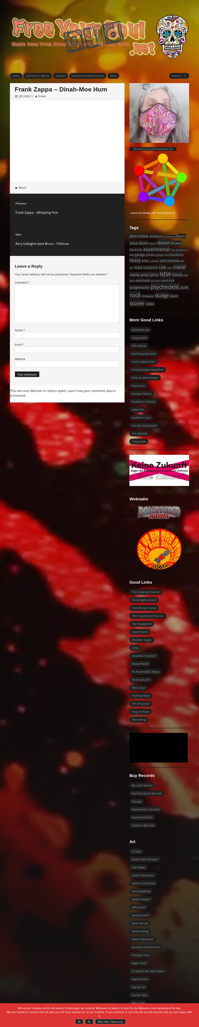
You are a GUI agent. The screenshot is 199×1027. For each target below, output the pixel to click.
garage (140, 255)
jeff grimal (138, 907)
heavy (135, 260)
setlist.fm (138, 409)
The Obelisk (139, 433)
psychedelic (165, 286)
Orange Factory (142, 393)
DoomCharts (140, 632)
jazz (131, 267)
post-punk (156, 280)
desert (152, 243)
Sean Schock (140, 979)
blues (143, 243)
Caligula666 (139, 338)
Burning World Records (147, 793)
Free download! (178, 249)
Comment (22, 282)
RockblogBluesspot (144, 600)
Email (19, 344)
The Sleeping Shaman (146, 592)
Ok (79, 1021)
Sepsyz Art (138, 987)
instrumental (169, 260)
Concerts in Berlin (37, 76)
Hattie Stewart (141, 899)
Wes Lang (138, 1003)
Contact (60, 76)
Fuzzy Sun (138, 385)
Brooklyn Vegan (142, 640)
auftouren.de (140, 330)
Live (162, 267)
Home (16, 76)
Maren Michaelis (143, 939)
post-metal (142, 280)
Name (20, 330)
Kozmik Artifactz (142, 817)
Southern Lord (141, 417)
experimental (156, 249)
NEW (165, 274)
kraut (138, 267)
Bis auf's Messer (142, 785)
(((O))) (135, 648)
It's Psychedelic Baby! (145, 672)
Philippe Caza (140, 955)
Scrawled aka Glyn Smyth (148, 971)
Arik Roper (138, 867)
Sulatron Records (143, 825)
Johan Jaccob (140, 923)
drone (176, 243)
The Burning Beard (144, 425)
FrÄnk (42, 96)
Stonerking (139, 719)
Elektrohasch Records (146, 809)
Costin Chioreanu (143, 875)
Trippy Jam (139, 441)
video (150, 303)
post (132, 280)
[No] (194, 1015)
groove (150, 255)
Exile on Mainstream (145, 378)
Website (20, 359)
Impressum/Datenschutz (88, 76)
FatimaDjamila (141, 891)
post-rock (168, 280)
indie (145, 261)
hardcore (177, 255)
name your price (144, 274)
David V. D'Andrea (143, 883)
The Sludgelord (142, 624)
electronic (135, 250)
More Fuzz (138, 688)
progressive (139, 287)
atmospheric (169, 236)
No (89, 1021)
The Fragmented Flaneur (148, 616)
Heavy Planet (140, 664)
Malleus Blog (140, 931)
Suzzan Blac (139, 995)
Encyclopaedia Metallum (148, 370)
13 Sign (136, 851)
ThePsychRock (141, 696)
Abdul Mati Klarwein (145, 859)
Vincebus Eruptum (144, 656)
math (169, 268)
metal (179, 267)
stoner (137, 303)
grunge (159, 255)
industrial (154, 261)
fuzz (131, 255)
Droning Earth (141, 680)
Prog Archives (140, 711)
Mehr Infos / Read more (110, 1021)
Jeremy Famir (140, 915)
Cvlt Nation (139, 346)
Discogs (137, 801)
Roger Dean (139, 963)
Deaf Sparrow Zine (144, 354)
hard (166, 255)
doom (163, 242)
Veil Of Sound (140, 703)
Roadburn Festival (143, 401)
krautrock (150, 267)
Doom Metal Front (143, 362)
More (113, 76)
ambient (155, 236)
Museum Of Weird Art (146, 947)
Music (22, 187)
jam (182, 261)
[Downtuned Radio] (159, 512)
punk (184, 287)
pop (185, 275)
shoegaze (148, 296)
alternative (138, 236)
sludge (162, 295)
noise (177, 274)
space (174, 296)
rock (135, 295)
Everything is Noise (144, 608)
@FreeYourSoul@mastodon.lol (152, 149)
